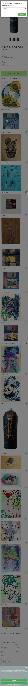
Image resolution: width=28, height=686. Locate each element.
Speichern (21, 14)
